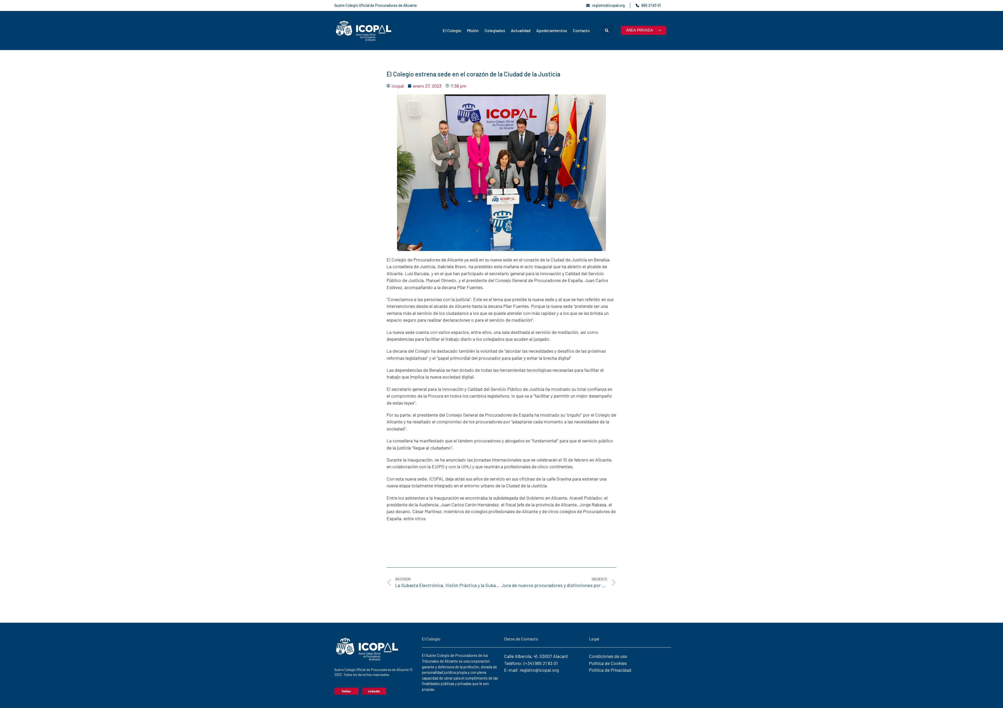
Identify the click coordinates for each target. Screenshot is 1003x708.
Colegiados (495, 30)
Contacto (581, 30)
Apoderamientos (551, 30)
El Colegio (452, 30)
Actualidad (520, 30)
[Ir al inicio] (363, 30)
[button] (607, 30)
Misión (473, 30)
